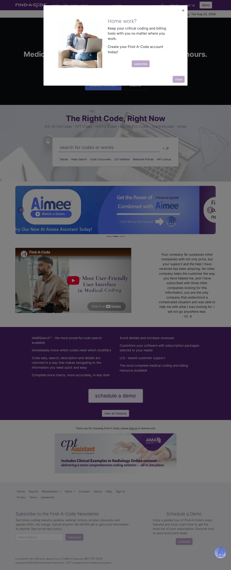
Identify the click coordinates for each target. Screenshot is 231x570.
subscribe (140, 64)
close (178, 79)
